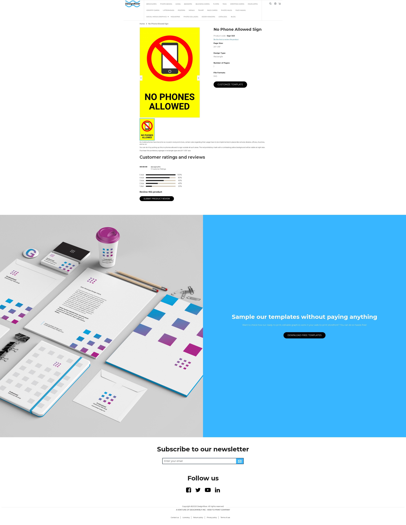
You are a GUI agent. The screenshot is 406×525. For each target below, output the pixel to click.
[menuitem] (151, 4)
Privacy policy (212, 517)
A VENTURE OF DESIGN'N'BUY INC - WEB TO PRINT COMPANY (203, 510)
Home (142, 24)
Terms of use (225, 517)
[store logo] (134, 4)
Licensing (186, 517)
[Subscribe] (239, 461)
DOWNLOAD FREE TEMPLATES (304, 335)
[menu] (203, 10)
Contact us (175, 517)
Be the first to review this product (226, 39)
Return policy (198, 517)
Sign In (275, 3)
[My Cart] (279, 3)
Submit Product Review (157, 198)
